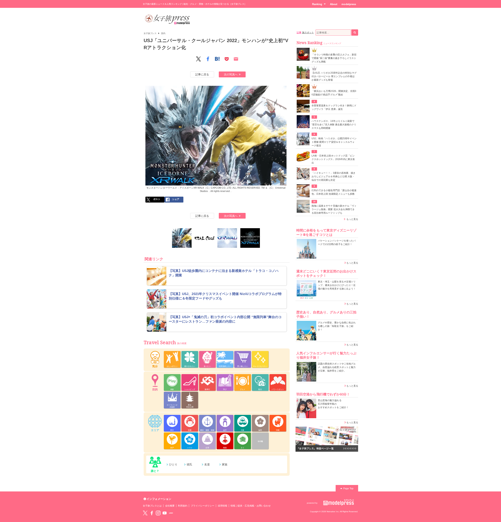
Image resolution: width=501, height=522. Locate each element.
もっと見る (352, 219)
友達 (207, 464)
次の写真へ (231, 74)
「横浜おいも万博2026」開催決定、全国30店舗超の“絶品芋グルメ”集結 (334, 93)
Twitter (145, 513)
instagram (158, 513)
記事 (299, 32)
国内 (163, 33)
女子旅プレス (150, 33)
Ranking (317, 4)
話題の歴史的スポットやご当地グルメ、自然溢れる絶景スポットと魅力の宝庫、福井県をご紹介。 (337, 367)
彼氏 (189, 464)
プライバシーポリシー (202, 505)
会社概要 (170, 505)
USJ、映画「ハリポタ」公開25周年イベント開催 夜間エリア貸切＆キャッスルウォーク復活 (334, 142)
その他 (260, 441)
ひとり (173, 464)
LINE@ (171, 513)
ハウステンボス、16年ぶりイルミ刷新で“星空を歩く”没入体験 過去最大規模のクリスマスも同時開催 (334, 124)
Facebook (151, 513)
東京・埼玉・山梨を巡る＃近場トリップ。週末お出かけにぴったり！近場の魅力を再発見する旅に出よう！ (337, 285)
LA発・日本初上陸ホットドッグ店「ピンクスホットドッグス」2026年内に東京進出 (333, 159)
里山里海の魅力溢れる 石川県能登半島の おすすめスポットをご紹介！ (333, 404)
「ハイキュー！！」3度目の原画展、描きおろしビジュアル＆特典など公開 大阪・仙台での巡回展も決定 (333, 176)
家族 (224, 464)
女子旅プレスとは (152, 505)
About (333, 4)
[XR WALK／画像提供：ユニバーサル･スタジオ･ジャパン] (227, 238)
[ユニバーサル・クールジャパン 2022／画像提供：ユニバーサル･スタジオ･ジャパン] (204, 238)
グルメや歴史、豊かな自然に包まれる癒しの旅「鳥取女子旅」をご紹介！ (337, 326)
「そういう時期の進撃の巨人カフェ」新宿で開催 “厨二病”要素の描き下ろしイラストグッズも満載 (334, 58)
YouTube (164, 513)
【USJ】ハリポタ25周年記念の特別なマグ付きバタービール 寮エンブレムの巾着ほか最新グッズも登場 (334, 76)
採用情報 (222, 505)
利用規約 (182, 505)
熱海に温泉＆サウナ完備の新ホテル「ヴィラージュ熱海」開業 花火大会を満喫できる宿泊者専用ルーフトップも (334, 209)
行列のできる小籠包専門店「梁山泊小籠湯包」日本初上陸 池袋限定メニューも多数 (334, 192)
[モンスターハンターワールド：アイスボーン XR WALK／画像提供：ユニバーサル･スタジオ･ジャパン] (250, 238)
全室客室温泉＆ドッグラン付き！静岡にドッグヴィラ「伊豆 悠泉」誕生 (334, 107)
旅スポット (308, 32)
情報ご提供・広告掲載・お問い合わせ (251, 505)
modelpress (349, 4)
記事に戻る (202, 74)
